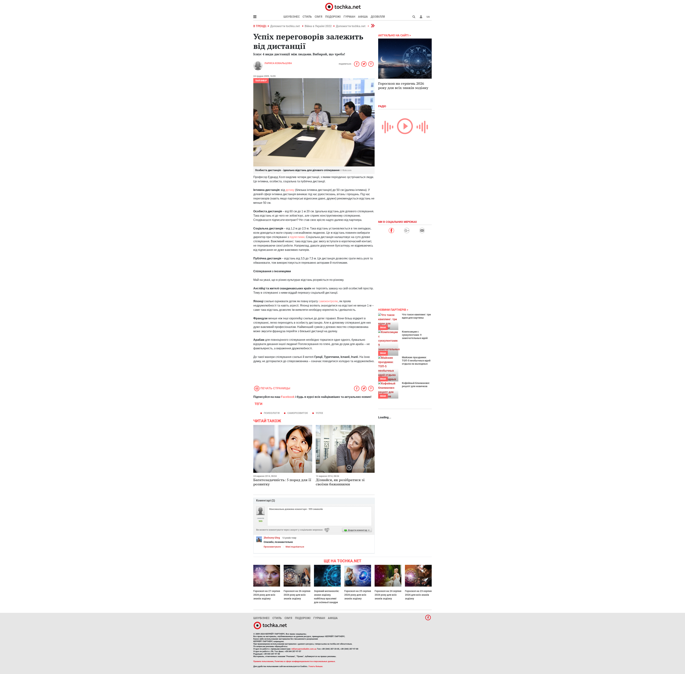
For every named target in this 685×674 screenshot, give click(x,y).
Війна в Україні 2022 (318, 26)
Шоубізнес (291, 16)
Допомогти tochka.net (285, 26)
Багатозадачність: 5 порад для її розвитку (282, 482)
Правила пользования (263, 661)
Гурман (349, 16)
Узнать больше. (315, 666)
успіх (319, 413)
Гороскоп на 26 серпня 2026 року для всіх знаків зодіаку (297, 595)
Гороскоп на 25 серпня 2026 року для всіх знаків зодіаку (357, 595)
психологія (272, 413)
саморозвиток (297, 413)
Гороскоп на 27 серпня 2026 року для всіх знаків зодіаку (266, 595)
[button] (421, 17)
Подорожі (333, 16)
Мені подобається (295, 547)
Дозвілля (378, 16)
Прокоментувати (272, 547)
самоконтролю (328, 301)
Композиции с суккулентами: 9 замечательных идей (415, 334)
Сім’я (318, 16)
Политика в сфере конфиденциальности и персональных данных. (305, 661)
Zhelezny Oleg (272, 537)
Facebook (288, 396)
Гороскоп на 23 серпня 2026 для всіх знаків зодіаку (418, 595)
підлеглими (297, 237)
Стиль (307, 16)
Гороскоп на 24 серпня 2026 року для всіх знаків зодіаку (388, 595)
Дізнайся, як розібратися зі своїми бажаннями (340, 482)
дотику (290, 189)
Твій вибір (261, 80)
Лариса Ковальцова (278, 63)
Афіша (363, 16)
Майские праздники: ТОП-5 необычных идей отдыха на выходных (416, 360)
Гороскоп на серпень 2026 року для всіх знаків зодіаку (403, 85)
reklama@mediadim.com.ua (303, 649)
